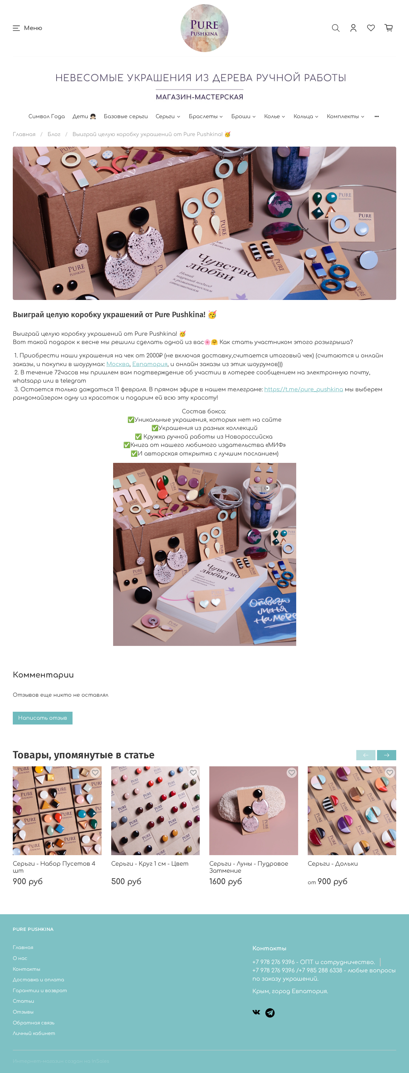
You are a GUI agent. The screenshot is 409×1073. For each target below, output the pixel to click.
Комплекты (343, 116)
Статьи (23, 1001)
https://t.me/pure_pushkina (303, 389)
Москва (117, 364)
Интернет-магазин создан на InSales (61, 1061)
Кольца (303, 116)
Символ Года (46, 116)
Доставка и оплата (38, 979)
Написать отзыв (42, 718)
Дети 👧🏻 (84, 116)
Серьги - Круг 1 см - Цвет (150, 863)
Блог (54, 134)
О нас (20, 958)
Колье (272, 116)
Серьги (165, 116)
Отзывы (23, 1012)
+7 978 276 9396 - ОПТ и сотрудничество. (313, 962)
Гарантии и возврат (40, 990)
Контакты (26, 969)
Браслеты (203, 116)
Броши (241, 116)
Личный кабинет (34, 1033)
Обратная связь (33, 1022)
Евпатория (149, 364)
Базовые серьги (126, 116)
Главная (24, 134)
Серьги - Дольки (333, 863)
